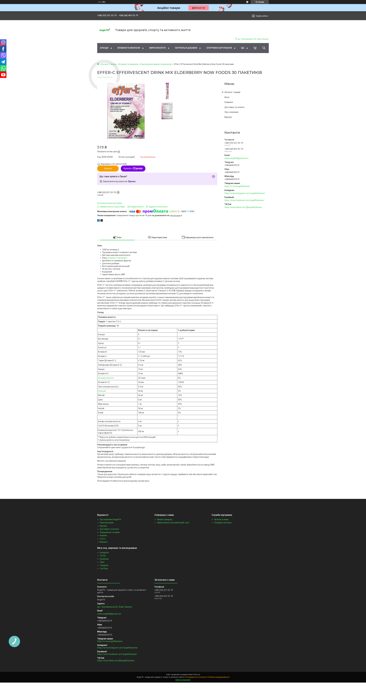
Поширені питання (222, 522)
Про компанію (231, 112)
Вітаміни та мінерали (129, 48)
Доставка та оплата (234, 107)
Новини (103, 535)
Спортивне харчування (219, 48)
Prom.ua (196, 675)
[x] (102, 221)
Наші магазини (107, 522)
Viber (102, 562)
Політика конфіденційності (218, 677)
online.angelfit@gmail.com (236, 158)
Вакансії (104, 542)
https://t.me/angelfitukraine (237, 186)
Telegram (104, 565)
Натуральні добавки (186, 48)
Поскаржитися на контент (195, 677)
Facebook (104, 559)
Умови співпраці (164, 519)
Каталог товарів (109, 64)
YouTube (104, 568)
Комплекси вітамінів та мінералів (156, 64)
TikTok (103, 555)
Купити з (128, 168)
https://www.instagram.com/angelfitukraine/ (244, 193)
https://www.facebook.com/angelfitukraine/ (244, 200)
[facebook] (98, 221)
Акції (226, 97)
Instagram (104, 552)
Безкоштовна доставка (111, 203)
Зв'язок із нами (221, 519)
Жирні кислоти (157, 48)
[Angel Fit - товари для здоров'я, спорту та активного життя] (104, 30)
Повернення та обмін (110, 532)
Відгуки (228, 117)
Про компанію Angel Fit (110, 519)
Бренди (104, 48)
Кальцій (102, 391)
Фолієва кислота (106, 378)
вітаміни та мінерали (117, 258)
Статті (103, 539)
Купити (108, 168)
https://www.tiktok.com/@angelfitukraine (243, 207)
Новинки (228, 102)
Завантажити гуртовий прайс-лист (173, 522)
